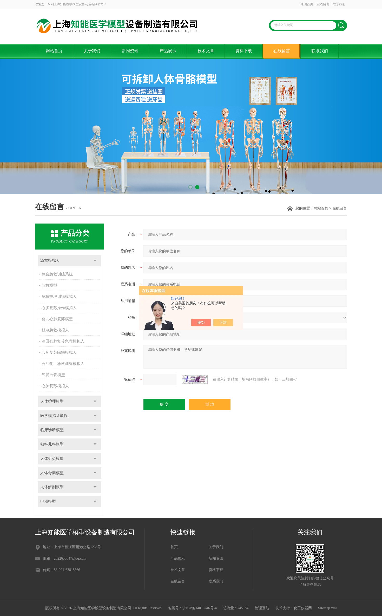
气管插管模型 (53, 375)
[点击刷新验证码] (195, 379)
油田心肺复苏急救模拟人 (63, 341)
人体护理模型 (52, 401)
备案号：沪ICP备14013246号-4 (192, 608)
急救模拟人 (50, 260)
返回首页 (307, 4)
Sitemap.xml (327, 608)
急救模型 (49, 285)
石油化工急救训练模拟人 (63, 364)
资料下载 (243, 51)
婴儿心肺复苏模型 (57, 319)
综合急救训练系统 (57, 274)
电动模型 (48, 501)
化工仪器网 (303, 608)
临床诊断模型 (52, 430)
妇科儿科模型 (52, 444)
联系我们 (339, 4)
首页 (174, 547)
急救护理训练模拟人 (59, 296)
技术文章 (205, 51)
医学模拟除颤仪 (54, 416)
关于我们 (92, 51)
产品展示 (168, 51)
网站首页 (54, 51)
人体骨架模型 (52, 473)
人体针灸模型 (52, 458)
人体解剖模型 (52, 487)
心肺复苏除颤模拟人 (59, 352)
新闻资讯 (130, 51)
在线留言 (323, 4)
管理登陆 (262, 608)
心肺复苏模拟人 (55, 386)
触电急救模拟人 (55, 330)
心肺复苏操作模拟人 (59, 308)
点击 (95, 260)
